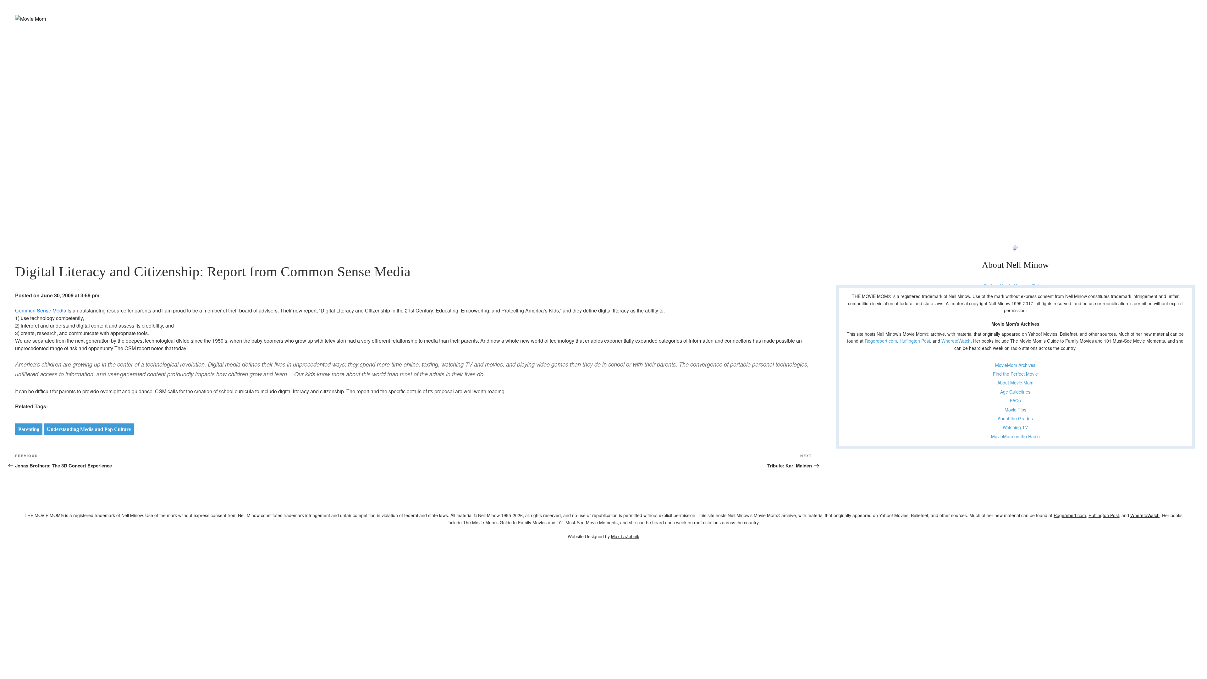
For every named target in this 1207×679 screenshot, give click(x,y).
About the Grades (1015, 418)
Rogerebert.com (881, 341)
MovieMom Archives (1015, 365)
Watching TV (1015, 427)
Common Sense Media (40, 310)
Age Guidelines (1015, 392)
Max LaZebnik (625, 536)
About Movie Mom (1015, 382)
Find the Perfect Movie (1015, 374)
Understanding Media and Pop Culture (89, 429)
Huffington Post (915, 341)
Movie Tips (1015, 409)
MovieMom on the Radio (1015, 436)
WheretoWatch (956, 341)
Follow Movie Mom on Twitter (1015, 286)
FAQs (1015, 400)
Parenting (28, 429)
